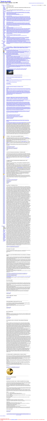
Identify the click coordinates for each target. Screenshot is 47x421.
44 (10, 414)
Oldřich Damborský (4, 7)
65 (24, 414)
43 (9, 414)
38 (30, 413)
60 (21, 414)
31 (25, 413)
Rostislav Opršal (4, 28)
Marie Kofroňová (4, 17)
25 (21, 413)
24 (20, 413)
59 (20, 414)
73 (30, 414)
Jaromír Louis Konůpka (4, 19)
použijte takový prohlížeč (14, 419)
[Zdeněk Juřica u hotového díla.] (10, 117)
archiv (34, 5)
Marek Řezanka (4, 42)
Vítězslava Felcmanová (4, 9)
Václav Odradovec (4, 26)
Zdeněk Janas (4, 16)
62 (22, 414)
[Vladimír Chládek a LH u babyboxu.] (10, 146)
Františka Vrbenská (4, 36)
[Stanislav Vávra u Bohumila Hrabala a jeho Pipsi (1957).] (12, 246)
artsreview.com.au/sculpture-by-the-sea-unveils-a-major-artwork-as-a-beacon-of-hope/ (18, 41)
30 (24, 413)
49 (13, 414)
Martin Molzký (4, 23)
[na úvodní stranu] (5, 1)
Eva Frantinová (4, 11)
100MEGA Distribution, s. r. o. (24, 141)
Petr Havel (4, 41)
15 (14, 413)
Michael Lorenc (4, 21)
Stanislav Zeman (4, 38)
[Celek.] (7, 149)
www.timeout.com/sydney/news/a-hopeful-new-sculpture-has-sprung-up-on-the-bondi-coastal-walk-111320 (18, 42)
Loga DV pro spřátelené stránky (4, 46)
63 (23, 414)
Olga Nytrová (4, 25)
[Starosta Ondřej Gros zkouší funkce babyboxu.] (11, 274)
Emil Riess (4, 29)
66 (25, 414)
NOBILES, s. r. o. (8, 142)
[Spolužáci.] (7, 182)
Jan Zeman (4, 37)
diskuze (32, 5)
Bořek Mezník (4, 22)
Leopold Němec (4, 24)
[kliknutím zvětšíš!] (8, 317)
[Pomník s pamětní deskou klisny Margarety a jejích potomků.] (13, 114)
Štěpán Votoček (4, 34)
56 (18, 414)
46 (11, 414)
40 (7, 414)
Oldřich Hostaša (4, 14)
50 (14, 414)
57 (19, 414)
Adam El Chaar (4, 15)
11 (11, 413)
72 (29, 414)
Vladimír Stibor (4, 31)
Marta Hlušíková (4, 12)
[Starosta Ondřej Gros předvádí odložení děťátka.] (12, 179)
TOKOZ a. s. (27, 137)
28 (23, 413)
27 (22, 413)
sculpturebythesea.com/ (18, 24)
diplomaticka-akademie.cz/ (20, 167)
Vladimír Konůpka (4, 18)
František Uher (4, 33)
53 (16, 414)
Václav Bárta (4, 5)
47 (12, 414)
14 (13, 413)
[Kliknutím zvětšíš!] (8, 307)
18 (16, 413)
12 (12, 413)
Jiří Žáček (4, 39)
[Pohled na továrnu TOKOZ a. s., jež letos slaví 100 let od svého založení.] (9, 74)
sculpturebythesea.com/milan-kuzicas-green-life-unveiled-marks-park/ (17, 38)
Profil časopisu (4, 44)
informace (3, 43)
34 (27, 413)
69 (27, 414)
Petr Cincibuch (4, 6)
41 (8, 414)
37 (29, 413)
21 (18, 413)
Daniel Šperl (4, 32)
